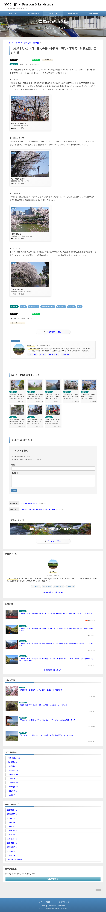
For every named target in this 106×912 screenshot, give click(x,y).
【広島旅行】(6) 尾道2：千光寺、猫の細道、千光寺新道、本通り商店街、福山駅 (47, 720)
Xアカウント (65, 354)
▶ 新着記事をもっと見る (53, 670)
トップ (39, 902)
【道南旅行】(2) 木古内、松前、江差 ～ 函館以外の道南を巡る (40, 690)
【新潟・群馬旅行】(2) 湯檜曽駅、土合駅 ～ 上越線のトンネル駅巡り (43, 705)
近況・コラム (13, 758)
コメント (14, 473)
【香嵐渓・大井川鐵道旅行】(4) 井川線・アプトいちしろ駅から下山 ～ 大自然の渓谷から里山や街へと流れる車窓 (56, 629)
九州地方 (13, 795)
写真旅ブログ (53, 13)
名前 (13, 464)
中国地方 (13, 787)
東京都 (72, 307)
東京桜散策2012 (48, 307)
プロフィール (32, 354)
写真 (24, 307)
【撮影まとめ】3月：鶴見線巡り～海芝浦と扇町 (38, 509)
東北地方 (13, 770)
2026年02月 (12, 834)
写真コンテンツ (53, 354)
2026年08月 (12, 810)
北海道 (12, 766)
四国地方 (13, 791)
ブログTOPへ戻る (54, 541)
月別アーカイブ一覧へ (15, 859)
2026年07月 (12, 814)
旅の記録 (27, 43)
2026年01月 (12, 839)
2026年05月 (12, 822)
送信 (14, 490)
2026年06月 (12, 818)
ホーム (11, 43)
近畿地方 (13, 782)
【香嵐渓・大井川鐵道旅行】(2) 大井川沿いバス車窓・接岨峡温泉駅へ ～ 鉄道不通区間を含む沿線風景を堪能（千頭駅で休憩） (56, 660)
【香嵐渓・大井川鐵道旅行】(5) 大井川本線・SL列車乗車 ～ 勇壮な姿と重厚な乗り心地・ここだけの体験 (55, 613)
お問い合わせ (93, 13)
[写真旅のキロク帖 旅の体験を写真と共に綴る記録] (53, 36)
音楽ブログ (13, 13)
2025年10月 (12, 851)
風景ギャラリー (73, 13)
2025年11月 (12, 847)
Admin (98, 890)
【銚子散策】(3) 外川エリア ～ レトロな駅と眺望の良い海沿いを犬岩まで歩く (46, 735)
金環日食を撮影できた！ (30, 503)
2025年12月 (12, 843)
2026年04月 (12, 826)
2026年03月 (12, 830)
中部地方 (13, 778)
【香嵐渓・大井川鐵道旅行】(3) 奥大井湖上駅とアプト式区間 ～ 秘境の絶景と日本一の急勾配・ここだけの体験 (56, 644)
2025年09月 (12, 855)
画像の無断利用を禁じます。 (54, 592)
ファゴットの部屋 (33, 13)
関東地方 (36, 43)
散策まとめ (34, 307)
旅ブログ (19, 43)
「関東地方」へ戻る (53, 332)
